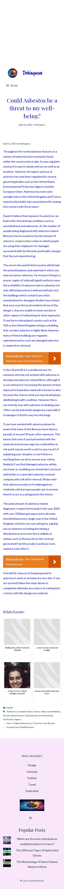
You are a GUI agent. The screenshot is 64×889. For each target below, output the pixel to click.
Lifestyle (32, 771)
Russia (6, 715)
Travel (32, 784)
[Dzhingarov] (25, 73)
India (43, 711)
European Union (24, 711)
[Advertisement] (32, 33)
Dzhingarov (39, 124)
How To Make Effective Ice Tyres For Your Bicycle (31, 723)
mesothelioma (53, 711)
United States (17, 715)
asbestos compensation (17, 241)
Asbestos (11, 711)
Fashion (32, 778)
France (36, 711)
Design (32, 765)
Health (10, 707)
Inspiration (32, 791)
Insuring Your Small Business (20, 727)
